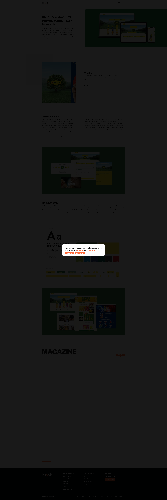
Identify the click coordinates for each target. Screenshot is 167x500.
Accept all (69, 253)
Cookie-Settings (79, 253)
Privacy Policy (80, 250)
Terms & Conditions (90, 250)
